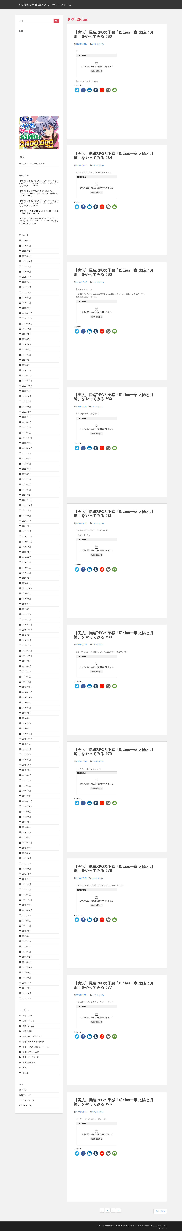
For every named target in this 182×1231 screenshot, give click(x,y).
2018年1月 (26, 645)
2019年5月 (26, 598)
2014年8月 (26, 816)
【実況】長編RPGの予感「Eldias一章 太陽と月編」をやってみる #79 (113, 751)
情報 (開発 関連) (29, 1062)
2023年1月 (26, 432)
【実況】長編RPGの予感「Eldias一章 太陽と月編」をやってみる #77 (113, 985)
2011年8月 (26, 977)
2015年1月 (26, 790)
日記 (24, 1067)
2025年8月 (26, 271)
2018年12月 (27, 624)
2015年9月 (26, 749)
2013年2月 (26, 889)
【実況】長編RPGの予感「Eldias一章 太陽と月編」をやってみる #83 (113, 272)
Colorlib (154, 1225)
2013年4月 (26, 879)
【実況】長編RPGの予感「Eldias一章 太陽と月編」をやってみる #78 (113, 868)
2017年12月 (27, 650)
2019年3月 (26, 609)
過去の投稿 (159, 1211)
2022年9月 (26, 453)
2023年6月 (26, 406)
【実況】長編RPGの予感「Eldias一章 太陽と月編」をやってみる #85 (113, 34)
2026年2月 (26, 240)
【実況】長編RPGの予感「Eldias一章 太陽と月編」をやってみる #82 (113, 396)
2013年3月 (26, 884)
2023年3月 (26, 422)
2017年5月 (26, 661)
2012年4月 (26, 936)
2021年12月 (27, 495)
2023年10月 (27, 386)
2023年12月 (27, 375)
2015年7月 (26, 759)
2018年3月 (26, 640)
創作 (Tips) (27, 1015)
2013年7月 (26, 863)
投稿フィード (24, 1095)
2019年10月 (27, 588)
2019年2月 (26, 614)
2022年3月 (26, 479)
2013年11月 (27, 848)
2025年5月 (26, 287)
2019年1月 (26, 619)
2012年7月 (26, 925)
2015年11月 (27, 739)
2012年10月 (27, 910)
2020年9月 (26, 546)
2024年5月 (26, 349)
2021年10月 (27, 505)
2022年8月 (26, 458)
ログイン (23, 1090)
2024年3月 (26, 360)
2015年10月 (27, 744)
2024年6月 (26, 344)
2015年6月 (26, 765)
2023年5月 (26, 412)
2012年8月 (26, 920)
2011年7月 (26, 983)
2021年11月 (27, 500)
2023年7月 (26, 401)
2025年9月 (26, 266)
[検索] (56, 21)
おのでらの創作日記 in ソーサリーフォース (45, 4)
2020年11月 (27, 541)
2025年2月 (26, 302)
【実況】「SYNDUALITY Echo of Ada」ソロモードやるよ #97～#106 (38, 212)
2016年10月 (27, 697)
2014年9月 (26, 811)
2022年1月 (26, 489)
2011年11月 (27, 962)
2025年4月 (26, 292)
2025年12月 (27, 251)
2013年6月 (26, 868)
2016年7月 (26, 707)
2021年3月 (26, 526)
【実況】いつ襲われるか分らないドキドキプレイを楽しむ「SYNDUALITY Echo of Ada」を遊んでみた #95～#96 (38, 220)
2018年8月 (26, 635)
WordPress (163, 1228)
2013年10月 (27, 853)
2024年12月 (27, 313)
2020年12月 (27, 536)
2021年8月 (26, 510)
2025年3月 (26, 297)
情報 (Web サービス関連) (33, 1041)
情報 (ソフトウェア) (31, 1052)
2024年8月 (26, 334)
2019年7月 (26, 593)
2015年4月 (26, 775)
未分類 (25, 1072)
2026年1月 (26, 245)
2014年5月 (26, 822)
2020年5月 (26, 562)
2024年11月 (27, 318)
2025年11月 (27, 256)
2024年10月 (27, 323)
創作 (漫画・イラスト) (32, 1036)
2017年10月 (27, 656)
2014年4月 (26, 827)
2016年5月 (26, 713)
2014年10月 (27, 806)
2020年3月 (26, 572)
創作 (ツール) (28, 1026)
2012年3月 (26, 941)
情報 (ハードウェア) (31, 1057)
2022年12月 (27, 437)
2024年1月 (26, 370)
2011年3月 (26, 998)
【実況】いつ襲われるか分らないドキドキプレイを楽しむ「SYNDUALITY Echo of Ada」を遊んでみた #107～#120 (38, 203)
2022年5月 (26, 474)
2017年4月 (26, 666)
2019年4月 (26, 604)
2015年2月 (26, 785)
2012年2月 (26, 946)
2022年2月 (26, 484)
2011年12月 (27, 957)
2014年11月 (27, 801)
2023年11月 (27, 380)
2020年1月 (26, 583)
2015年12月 (27, 733)
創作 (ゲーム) (28, 1020)
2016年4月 (26, 718)
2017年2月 (26, 676)
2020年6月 (26, 557)
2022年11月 (27, 443)
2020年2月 (26, 578)
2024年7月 (26, 339)
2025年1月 (26, 308)
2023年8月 (26, 396)
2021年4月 (26, 521)
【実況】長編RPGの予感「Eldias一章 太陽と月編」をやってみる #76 (113, 1101)
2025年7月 (26, 277)
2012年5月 (26, 931)
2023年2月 (26, 427)
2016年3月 (26, 723)
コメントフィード (26, 1100)
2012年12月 (27, 899)
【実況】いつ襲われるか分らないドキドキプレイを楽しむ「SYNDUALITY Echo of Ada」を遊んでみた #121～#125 (38, 183)
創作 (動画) (27, 1031)
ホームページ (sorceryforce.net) (32, 163)
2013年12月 (27, 842)
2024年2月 (26, 365)
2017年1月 (26, 681)
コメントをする (98, 44)
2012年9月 (26, 915)
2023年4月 (26, 417)
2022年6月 (26, 469)
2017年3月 (26, 671)
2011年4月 (26, 993)
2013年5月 (26, 874)
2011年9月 (26, 972)
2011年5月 (26, 988)
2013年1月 (26, 894)
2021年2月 (26, 531)
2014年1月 (26, 837)
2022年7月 (26, 463)
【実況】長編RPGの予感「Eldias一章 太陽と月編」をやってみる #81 (113, 513)
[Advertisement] (117, 113)
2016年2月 (26, 728)
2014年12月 (27, 796)
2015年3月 (26, 780)
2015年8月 (26, 754)
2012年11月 (27, 905)
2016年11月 (27, 692)
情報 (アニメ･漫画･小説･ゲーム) (36, 1046)
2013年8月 (26, 858)
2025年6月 (26, 282)
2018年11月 (27, 630)
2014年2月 (26, 832)
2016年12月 (27, 687)
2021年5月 (26, 515)
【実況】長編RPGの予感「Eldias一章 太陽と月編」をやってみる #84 (113, 155)
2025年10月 (27, 261)
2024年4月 (26, 354)
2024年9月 (26, 328)
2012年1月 (26, 951)
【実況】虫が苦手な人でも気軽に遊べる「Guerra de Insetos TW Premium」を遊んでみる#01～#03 (38, 193)
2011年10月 (27, 967)
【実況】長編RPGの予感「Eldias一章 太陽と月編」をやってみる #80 (113, 634)
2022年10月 (27, 448)
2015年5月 (26, 770)
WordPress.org (25, 1105)
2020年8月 (26, 552)
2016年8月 (26, 702)
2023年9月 (26, 391)
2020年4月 (26, 567)
